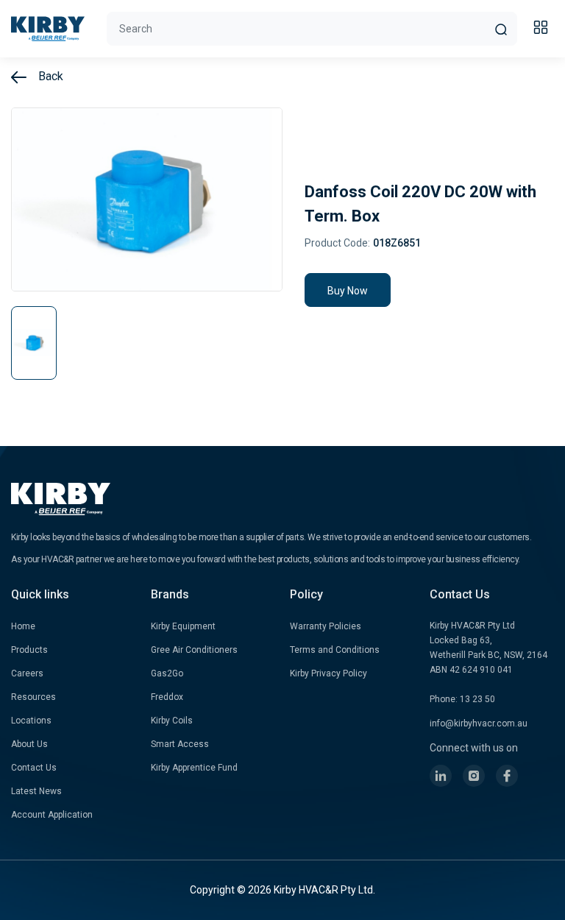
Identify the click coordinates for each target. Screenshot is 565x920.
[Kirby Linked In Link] (441, 776)
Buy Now (347, 291)
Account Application (52, 815)
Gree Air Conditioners (194, 650)
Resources (33, 697)
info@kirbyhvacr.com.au (478, 723)
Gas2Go (167, 673)
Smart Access (180, 744)
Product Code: (337, 243)
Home (23, 626)
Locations (31, 720)
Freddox (167, 697)
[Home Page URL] (48, 28)
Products (29, 650)
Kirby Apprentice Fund (194, 767)
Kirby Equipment (183, 626)
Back (49, 76)
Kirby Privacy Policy (328, 673)
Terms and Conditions (335, 650)
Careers (27, 673)
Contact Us (34, 767)
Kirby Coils (172, 720)
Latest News (36, 791)
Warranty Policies (325, 626)
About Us (29, 744)
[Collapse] (543, 29)
